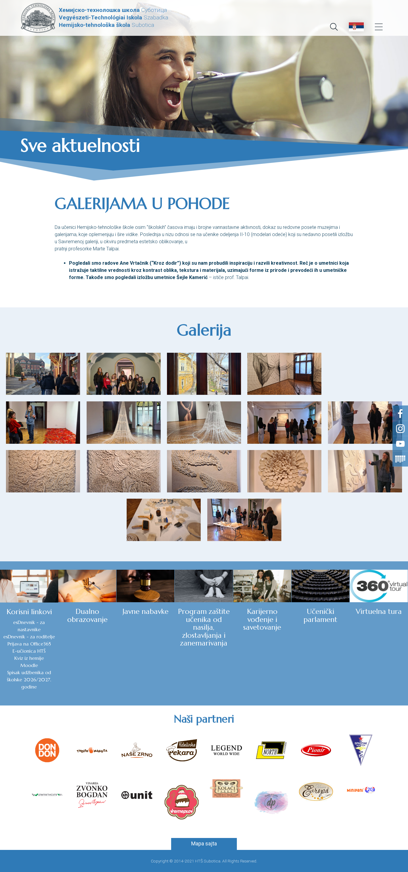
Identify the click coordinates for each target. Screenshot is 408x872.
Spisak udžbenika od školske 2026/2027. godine (29, 679)
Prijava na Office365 (29, 644)
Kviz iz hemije (29, 658)
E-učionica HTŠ (29, 651)
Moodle (29, 665)
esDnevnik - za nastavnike (29, 625)
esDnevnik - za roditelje (29, 637)
